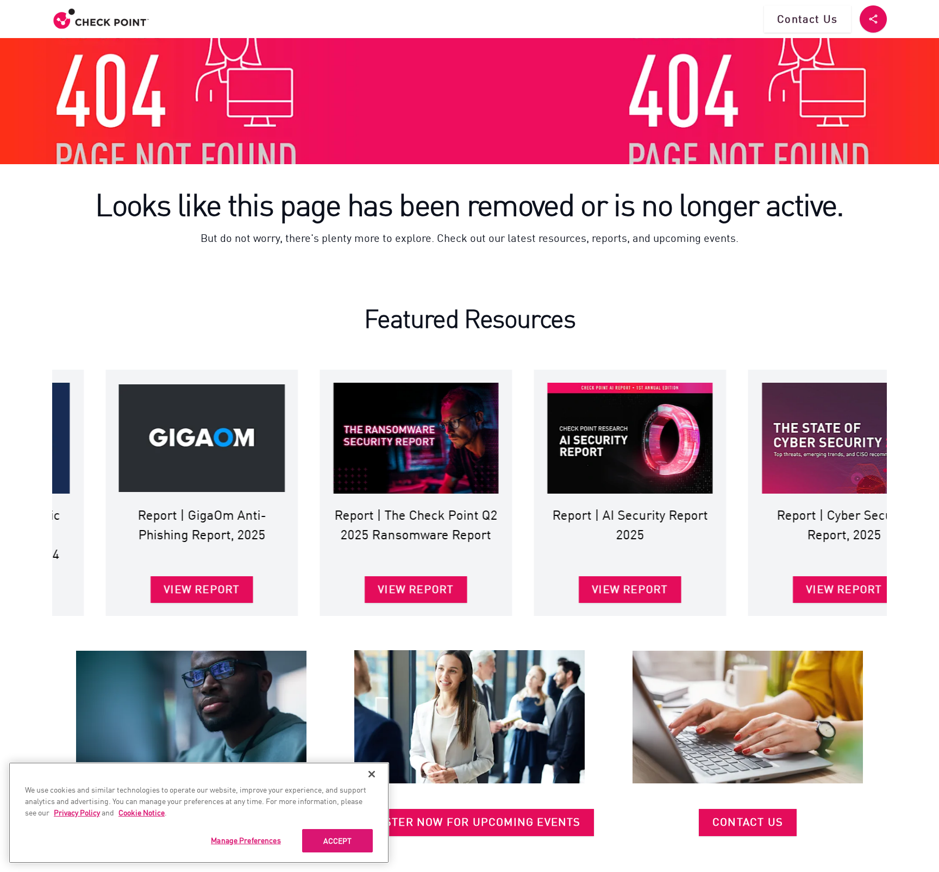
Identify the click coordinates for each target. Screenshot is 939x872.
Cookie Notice (141, 812)
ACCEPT (337, 840)
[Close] (372, 774)
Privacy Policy (77, 812)
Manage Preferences (246, 839)
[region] (199, 812)
